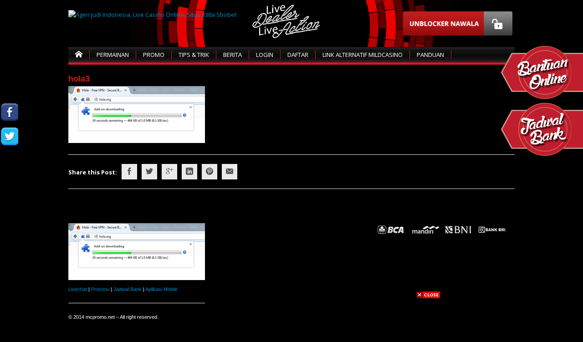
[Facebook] (129, 171)
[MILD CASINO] (9, 112)
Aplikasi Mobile (161, 289)
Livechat (77, 289)
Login (264, 55)
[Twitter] (149, 171)
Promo (153, 55)
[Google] (169, 171)
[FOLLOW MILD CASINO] (9, 136)
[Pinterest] (209, 171)
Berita (232, 55)
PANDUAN (430, 55)
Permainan (113, 55)
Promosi (100, 289)
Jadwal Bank (127, 289)
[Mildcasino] (9, 185)
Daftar (297, 55)
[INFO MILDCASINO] (9, 209)
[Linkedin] (189, 171)
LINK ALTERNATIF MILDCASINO (362, 55)
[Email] (229, 171)
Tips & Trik (194, 55)
